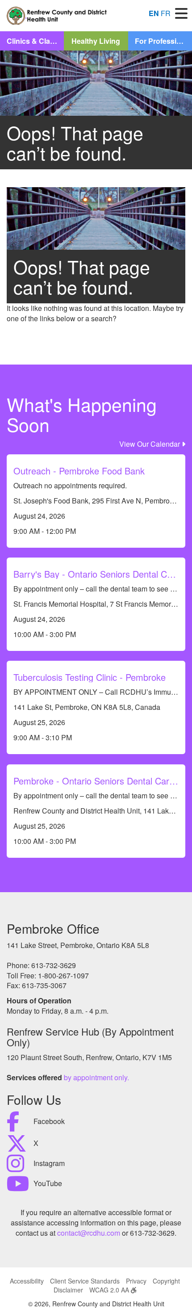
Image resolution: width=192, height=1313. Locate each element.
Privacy (136, 1280)
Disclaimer (68, 1289)
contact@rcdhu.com (88, 1233)
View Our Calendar (150, 444)
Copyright (166, 1280)
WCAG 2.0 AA (110, 1289)
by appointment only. (96, 1077)
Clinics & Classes (35, 41)
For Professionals (163, 41)
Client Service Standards (85, 1280)
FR (166, 13)
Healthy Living (95, 41)
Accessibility (27, 1280)
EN (154, 13)
